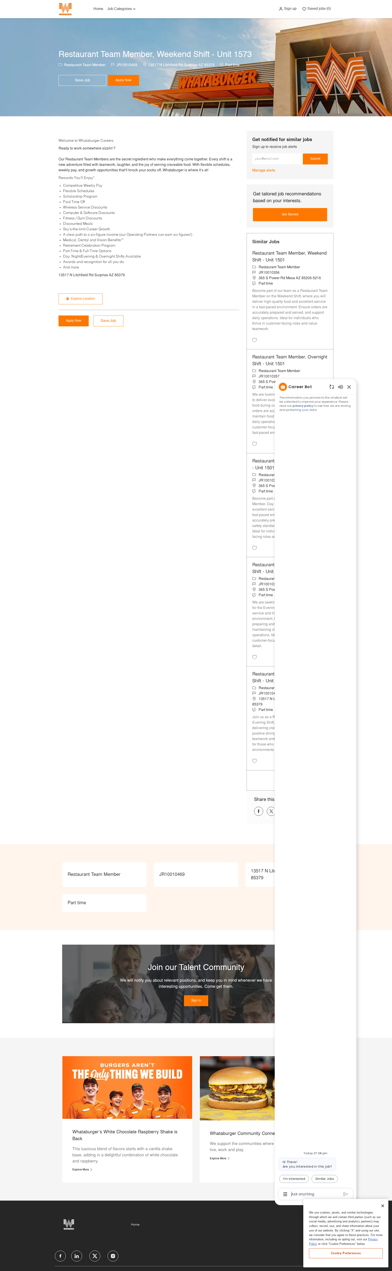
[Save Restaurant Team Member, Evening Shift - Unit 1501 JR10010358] (254, 657)
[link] (263, 170)
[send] (346, 1194)
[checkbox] (82, 80)
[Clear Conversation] (331, 387)
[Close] (383, 1206)
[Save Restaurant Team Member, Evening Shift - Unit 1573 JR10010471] (254, 761)
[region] (315, 790)
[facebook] (60, 1256)
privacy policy (303, 406)
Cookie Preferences (346, 1253)
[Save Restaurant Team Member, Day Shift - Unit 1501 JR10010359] (254, 548)
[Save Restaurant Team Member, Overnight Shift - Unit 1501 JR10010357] (254, 444)
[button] (287, 9)
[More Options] (285, 1194)
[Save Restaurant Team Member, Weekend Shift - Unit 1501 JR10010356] (254, 340)
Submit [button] (315, 159)
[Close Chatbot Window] (349, 387)
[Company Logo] (65, 9)
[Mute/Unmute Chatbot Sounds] (340, 386)
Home (98, 9)
